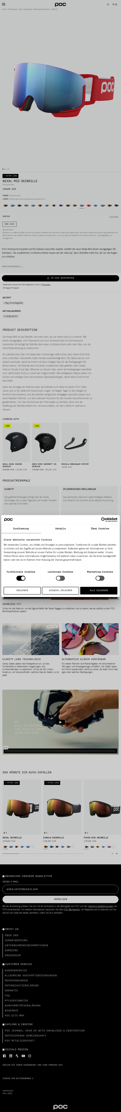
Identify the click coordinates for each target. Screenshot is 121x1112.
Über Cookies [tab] (100, 529)
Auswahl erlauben (60, 590)
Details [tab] (60, 529)
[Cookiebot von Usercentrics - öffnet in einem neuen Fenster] (103, 519)
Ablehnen (22, 590)
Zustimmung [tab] (21, 529)
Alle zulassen (99, 590)
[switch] (60, 578)
